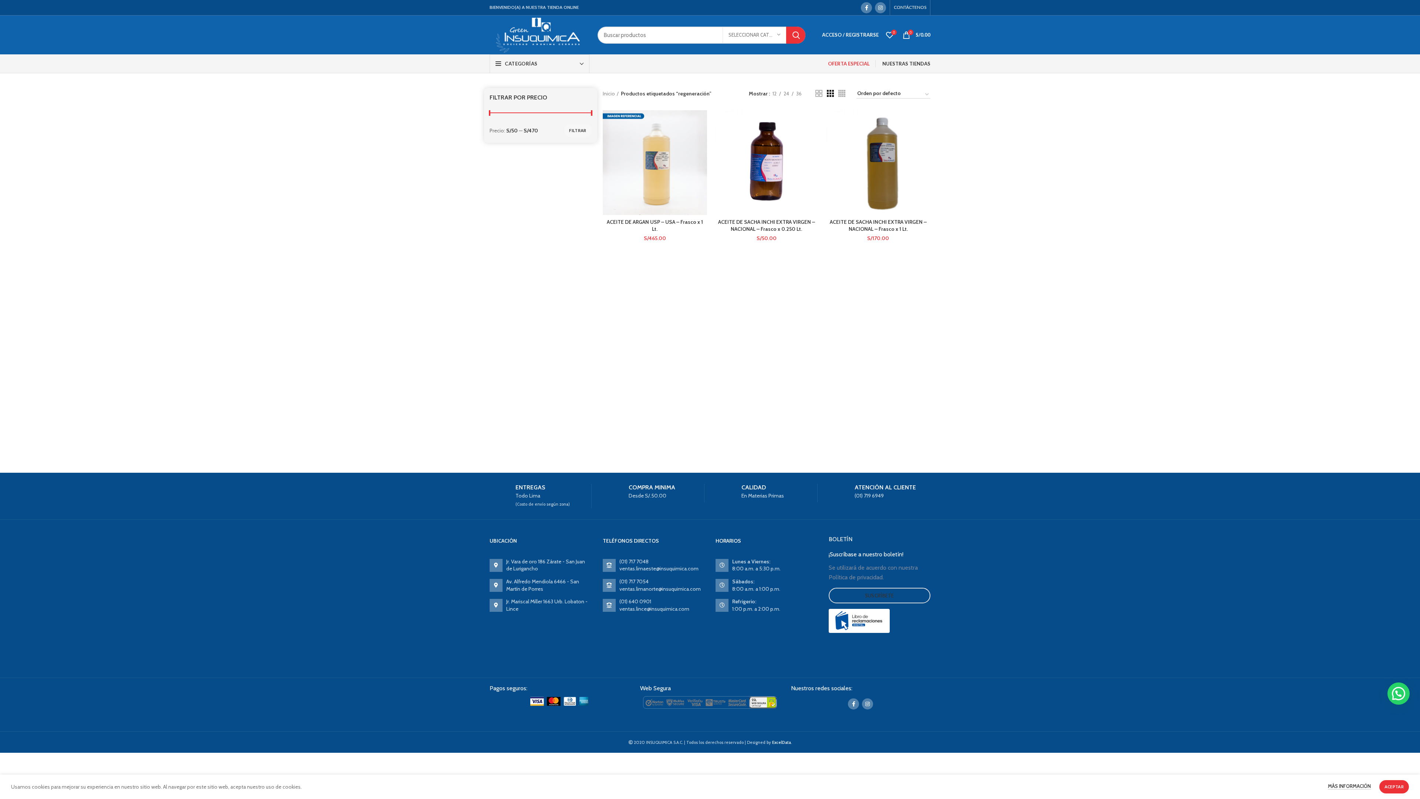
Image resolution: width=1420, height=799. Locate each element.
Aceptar (1394, 786)
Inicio (609, 93)
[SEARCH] (795, 35)
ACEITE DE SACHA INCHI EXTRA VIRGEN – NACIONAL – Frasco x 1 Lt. (878, 226)
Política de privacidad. (856, 577)
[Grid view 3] (830, 93)
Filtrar (577, 130)
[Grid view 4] (841, 93)
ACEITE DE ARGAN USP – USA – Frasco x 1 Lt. (655, 226)
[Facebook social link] (866, 7)
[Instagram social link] (880, 7)
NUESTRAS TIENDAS (906, 64)
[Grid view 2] (818, 93)
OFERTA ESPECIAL (849, 64)
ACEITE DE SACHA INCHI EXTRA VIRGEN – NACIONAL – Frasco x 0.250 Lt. (766, 226)
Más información (1349, 786)
